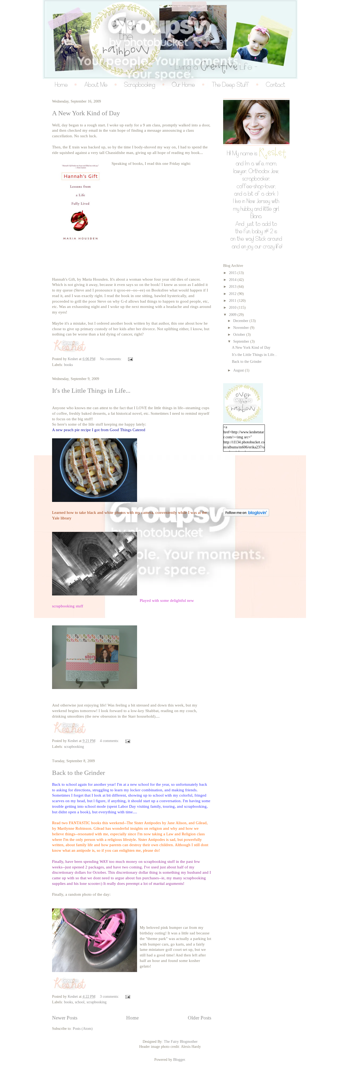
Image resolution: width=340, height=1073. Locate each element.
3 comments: (110, 997)
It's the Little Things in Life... (91, 390)
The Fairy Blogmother (181, 1042)
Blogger (179, 1060)
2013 (233, 287)
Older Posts (199, 1018)
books (68, 365)
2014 (233, 280)
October (239, 335)
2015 (233, 273)
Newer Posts (64, 1018)
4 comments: (110, 741)
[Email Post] (129, 359)
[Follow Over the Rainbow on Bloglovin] (246, 515)
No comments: (111, 359)
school (79, 1002)
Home (132, 1018)
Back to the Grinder (78, 772)
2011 (233, 301)
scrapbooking (74, 747)
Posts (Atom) (83, 1029)
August (239, 370)
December (241, 321)
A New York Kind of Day (86, 113)
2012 (233, 294)
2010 (233, 308)
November (241, 328)
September (241, 341)
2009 (233, 315)
